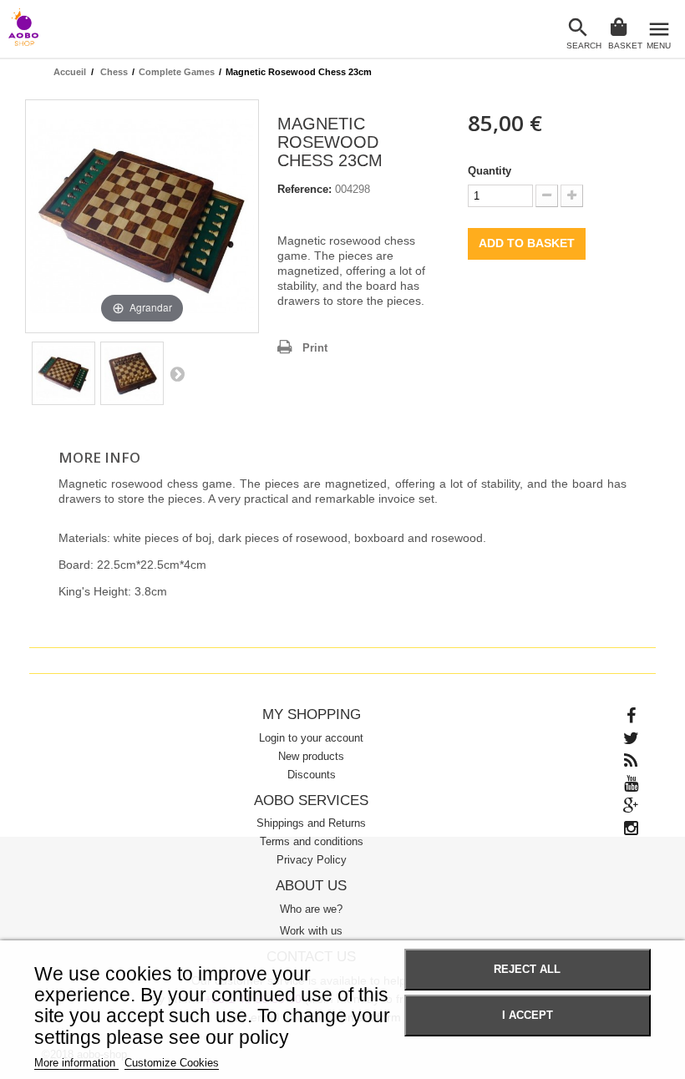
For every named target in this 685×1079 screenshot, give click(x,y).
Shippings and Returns (311, 823)
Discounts (311, 774)
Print (314, 348)
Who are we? (311, 909)
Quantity (489, 171)
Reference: (304, 189)
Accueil (69, 72)
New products (311, 756)
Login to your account (311, 738)
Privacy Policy (312, 860)
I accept (527, 1015)
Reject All (527, 969)
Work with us (311, 930)
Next (177, 373)
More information (76, 1062)
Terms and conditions (311, 841)
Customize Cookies (171, 1062)
